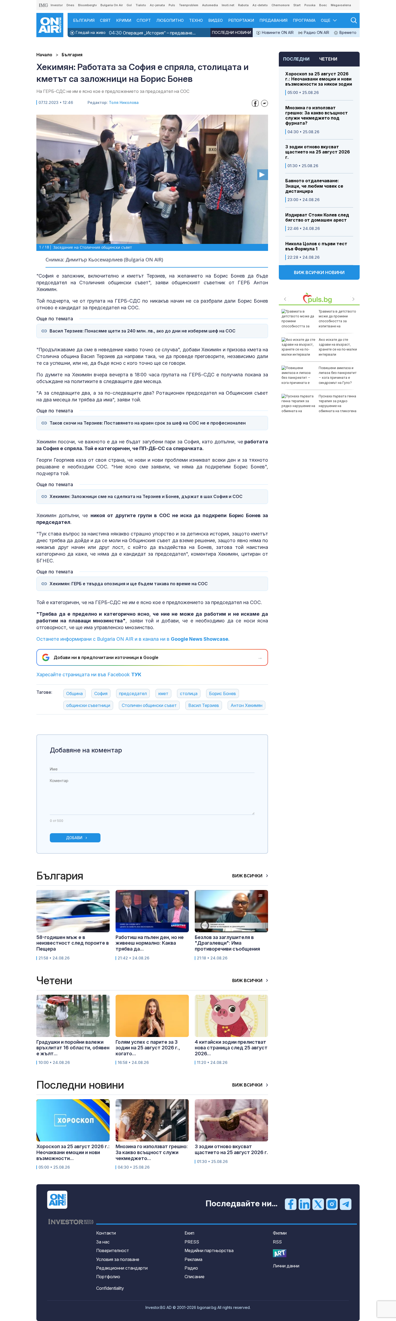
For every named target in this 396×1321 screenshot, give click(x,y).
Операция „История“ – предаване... (152, 33)
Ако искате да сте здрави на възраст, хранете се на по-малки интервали (338, 347)
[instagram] (332, 1204)
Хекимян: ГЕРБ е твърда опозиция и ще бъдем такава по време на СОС (129, 583)
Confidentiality (110, 1288)
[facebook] (291, 1204)
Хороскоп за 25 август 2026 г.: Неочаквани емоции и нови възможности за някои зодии (318, 79)
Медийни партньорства (209, 1250)
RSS (277, 1242)
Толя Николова (124, 102)
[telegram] (346, 1204)
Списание (194, 1276)
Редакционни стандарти (122, 1268)
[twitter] (318, 1204)
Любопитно (170, 20)
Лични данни (286, 1266)
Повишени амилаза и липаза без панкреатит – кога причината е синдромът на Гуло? (338, 375)
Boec (323, 5)
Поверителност (112, 1250)
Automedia (210, 5)
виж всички (247, 875)
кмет (163, 693)
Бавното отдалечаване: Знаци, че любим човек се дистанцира (314, 186)
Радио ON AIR (316, 32)
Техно (196, 20)
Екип (189, 1233)
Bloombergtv (87, 5)
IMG (43, 5)
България (84, 20)
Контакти (106, 1233)
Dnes (70, 5)
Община (74, 693)
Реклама (193, 1259)
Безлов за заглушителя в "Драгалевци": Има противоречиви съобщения (227, 943)
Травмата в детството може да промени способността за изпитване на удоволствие (319, 321)
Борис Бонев (222, 693)
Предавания (273, 20)
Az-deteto (260, 5)
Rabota (243, 5)
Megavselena (341, 5)
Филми (280, 1233)
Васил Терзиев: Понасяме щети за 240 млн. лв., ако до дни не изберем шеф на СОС (142, 331)
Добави (74, 837)
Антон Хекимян (246, 705)
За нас (103, 1242)
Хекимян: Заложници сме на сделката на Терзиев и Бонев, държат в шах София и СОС (146, 496)
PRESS (192, 1242)
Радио (191, 1268)
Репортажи (241, 20)
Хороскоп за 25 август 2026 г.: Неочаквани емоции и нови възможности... (73, 1152)
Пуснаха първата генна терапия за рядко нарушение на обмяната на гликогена (337, 403)
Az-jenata (157, 5)
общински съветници (88, 705)
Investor (57, 5)
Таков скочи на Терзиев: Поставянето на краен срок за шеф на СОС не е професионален (148, 423)
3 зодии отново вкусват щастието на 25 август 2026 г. (317, 152)
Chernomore (281, 5)
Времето (347, 32)
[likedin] (304, 1204)
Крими (123, 20)
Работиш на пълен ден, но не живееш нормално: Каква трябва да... (150, 943)
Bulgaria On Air (111, 5)
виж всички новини (319, 272)
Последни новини (231, 32)
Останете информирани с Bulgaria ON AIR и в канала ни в (133, 639)
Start (297, 5)
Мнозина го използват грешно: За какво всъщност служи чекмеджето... (152, 1152)
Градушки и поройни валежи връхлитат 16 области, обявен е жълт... (72, 1047)
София (100, 693)
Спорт (144, 20)
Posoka (309, 5)
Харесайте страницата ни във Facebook (88, 674)
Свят (105, 20)
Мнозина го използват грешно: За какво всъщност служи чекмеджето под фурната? (316, 115)
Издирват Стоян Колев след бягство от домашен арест (317, 217)
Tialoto (141, 5)
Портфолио (108, 1276)
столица (188, 693)
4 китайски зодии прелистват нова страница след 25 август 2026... (231, 1047)
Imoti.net (228, 5)
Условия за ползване (117, 1259)
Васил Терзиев (203, 705)
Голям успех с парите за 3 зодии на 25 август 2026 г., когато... (148, 1047)
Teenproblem (188, 5)
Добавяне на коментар (86, 750)
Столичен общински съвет (149, 705)
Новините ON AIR (277, 32)
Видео (215, 20)
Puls (172, 5)
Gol (129, 5)
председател (133, 693)
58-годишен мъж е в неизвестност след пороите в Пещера (72, 943)
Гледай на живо (90, 32)
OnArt (279, 1253)
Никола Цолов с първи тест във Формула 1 (316, 246)
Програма (304, 20)
